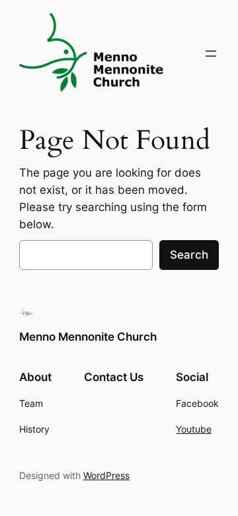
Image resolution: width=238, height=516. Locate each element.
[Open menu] (211, 54)
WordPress (106, 475)
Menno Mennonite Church (88, 336)
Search (189, 254)
